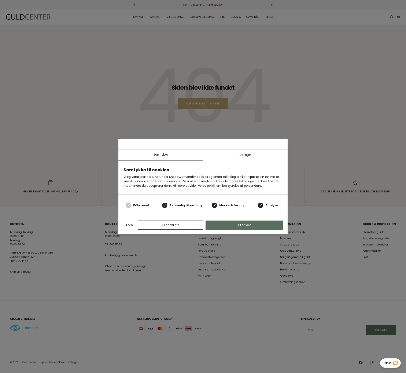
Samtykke (161, 154)
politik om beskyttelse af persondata (234, 186)
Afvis (129, 225)
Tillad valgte (171, 225)
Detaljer (245, 155)
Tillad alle (244, 225)
